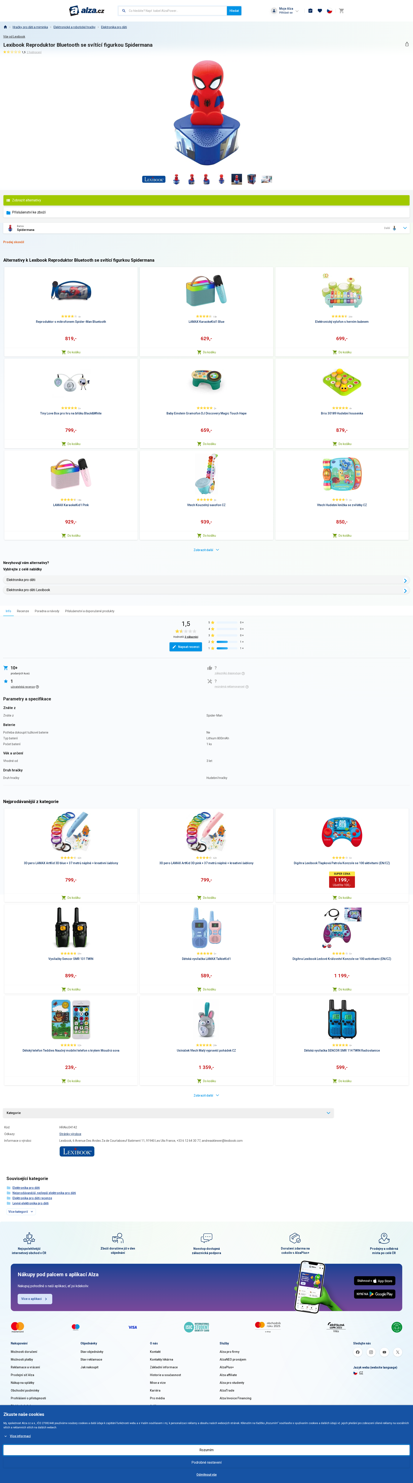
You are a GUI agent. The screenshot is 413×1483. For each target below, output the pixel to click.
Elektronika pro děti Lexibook (28, 590)
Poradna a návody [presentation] (47, 611)
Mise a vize (158, 1382)
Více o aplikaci (31, 1299)
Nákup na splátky (22, 1382)
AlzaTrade (227, 1390)
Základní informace (164, 1367)
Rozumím (206, 1450)
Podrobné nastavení (206, 1462)
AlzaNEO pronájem (233, 1359)
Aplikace (156, 1406)
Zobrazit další (203, 550)
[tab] (8, 611)
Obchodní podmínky (25, 1390)
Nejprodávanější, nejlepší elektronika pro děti (44, 1193)
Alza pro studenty (232, 1382)
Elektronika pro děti (114, 27)
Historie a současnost (165, 1375)
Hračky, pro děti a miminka (30, 27)
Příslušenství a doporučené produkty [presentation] (89, 611)
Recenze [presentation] (23, 611)
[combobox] (172, 10)
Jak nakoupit (89, 1367)
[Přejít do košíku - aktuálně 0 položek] (341, 10)
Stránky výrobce (70, 1134)
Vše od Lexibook (14, 36)
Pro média (157, 1398)
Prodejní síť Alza (22, 1375)
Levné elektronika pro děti (30, 1203)
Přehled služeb (21, 1406)
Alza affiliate (228, 1375)
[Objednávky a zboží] (310, 10)
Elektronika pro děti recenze (32, 1198)
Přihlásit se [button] (286, 12)
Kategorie (14, 1113)
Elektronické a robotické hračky (75, 27)
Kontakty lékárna (161, 1359)
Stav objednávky (91, 1351)
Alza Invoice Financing (235, 1398)
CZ (361, 1373)
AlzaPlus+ (227, 1367)
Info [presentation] (8, 611)
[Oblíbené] (319, 10)
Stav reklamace (91, 1359)
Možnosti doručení (24, 1351)
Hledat (234, 10)
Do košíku (74, 352)
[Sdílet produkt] (407, 44)
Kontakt (155, 1351)
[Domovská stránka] (5, 27)
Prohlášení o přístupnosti (28, 1398)
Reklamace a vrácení (25, 1367)
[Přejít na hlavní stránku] (87, 10)
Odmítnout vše (206, 1474)
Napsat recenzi (188, 647)
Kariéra (155, 1390)
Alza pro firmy (229, 1351)
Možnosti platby (22, 1359)
